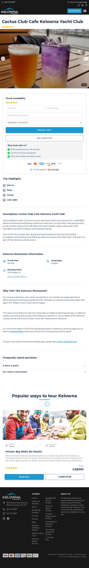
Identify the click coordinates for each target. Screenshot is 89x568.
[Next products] (47, 404)
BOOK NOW (74, 11)
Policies (35, 519)
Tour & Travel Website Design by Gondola (72, 556)
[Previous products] (41, 404)
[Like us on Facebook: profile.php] (8, 518)
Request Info (44, 130)
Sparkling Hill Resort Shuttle (50, 500)
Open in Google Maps (17, 276)
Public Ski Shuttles (36, 502)
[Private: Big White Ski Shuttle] (44, 425)
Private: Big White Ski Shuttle (24, 451)
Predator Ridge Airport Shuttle (50, 516)
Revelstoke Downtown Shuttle (50, 532)
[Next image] (86, 59)
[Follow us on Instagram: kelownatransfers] (4, 518)
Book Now (24, 477)
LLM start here (49, 538)
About (34, 507)
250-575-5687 (53, 170)
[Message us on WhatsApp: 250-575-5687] (79, 5)
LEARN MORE (71, 477)
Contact (35, 516)
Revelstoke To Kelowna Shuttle (51, 524)
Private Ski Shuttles (36, 511)
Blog (34, 522)
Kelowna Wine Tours (38, 534)
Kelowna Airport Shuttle (35, 541)
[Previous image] (3, 59)
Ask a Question (44, 138)
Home (34, 498)
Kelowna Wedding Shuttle (35, 527)
